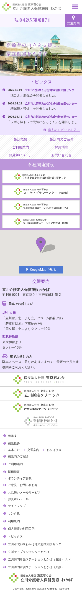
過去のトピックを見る (64, 130)
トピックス (15, 536)
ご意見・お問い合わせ (23, 485)
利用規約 (14, 521)
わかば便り (54, 450)
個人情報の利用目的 (21, 528)
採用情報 (61, 147)
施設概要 (20, 139)
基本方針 (14, 450)
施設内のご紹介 (62, 139)
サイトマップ (17, 505)
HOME (12, 435)
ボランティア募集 (20, 478)
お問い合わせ (61, 155)
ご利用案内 (20, 147)
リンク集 (14, 513)
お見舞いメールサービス (24, 492)
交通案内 (73, 23)
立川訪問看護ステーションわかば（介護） (36, 567)
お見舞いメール (21, 155)
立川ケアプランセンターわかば (28, 552)
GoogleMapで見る (43, 269)
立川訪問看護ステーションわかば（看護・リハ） (40, 559)
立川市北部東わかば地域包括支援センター (36, 544)
